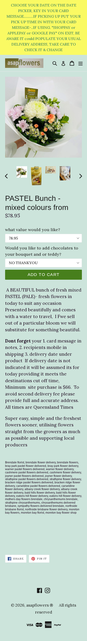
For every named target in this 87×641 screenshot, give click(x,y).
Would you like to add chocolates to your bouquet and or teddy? (41, 251)
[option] (22, 172)
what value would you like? (32, 229)
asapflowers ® (39, 605)
